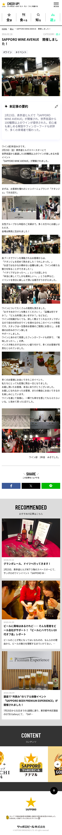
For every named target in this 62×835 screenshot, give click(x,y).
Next (57, 764)
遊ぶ (53, 19)
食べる (23, 19)
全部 (9, 19)
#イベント (21, 52)
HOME (4, 29)
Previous (4, 764)
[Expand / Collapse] (56, 106)
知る (38, 19)
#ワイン (7, 52)
